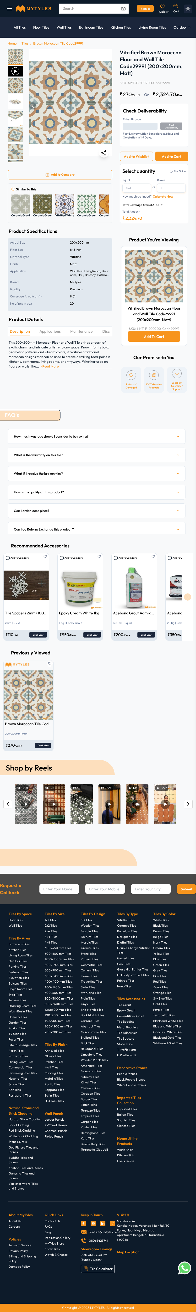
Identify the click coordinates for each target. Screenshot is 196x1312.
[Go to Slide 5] (15, 118)
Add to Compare (20, 557)
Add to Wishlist (136, 156)
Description (20, 331)
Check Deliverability (171, 126)
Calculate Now (163, 196)
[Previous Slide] (32, 105)
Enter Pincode (132, 119)
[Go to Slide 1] (15, 57)
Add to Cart (171, 156)
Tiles (25, 43)
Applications (50, 331)
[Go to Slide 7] (15, 151)
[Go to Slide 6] (15, 135)
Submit (186, 889)
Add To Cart (154, 336)
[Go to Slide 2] (15, 71)
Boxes (161, 180)
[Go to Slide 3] (15, 85)
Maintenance (81, 331)
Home (12, 43)
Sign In (145, 8)
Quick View (38, 634)
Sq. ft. (126, 180)
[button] (70, 105)
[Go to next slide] (187, 597)
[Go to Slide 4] (15, 102)
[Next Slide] (108, 105)
